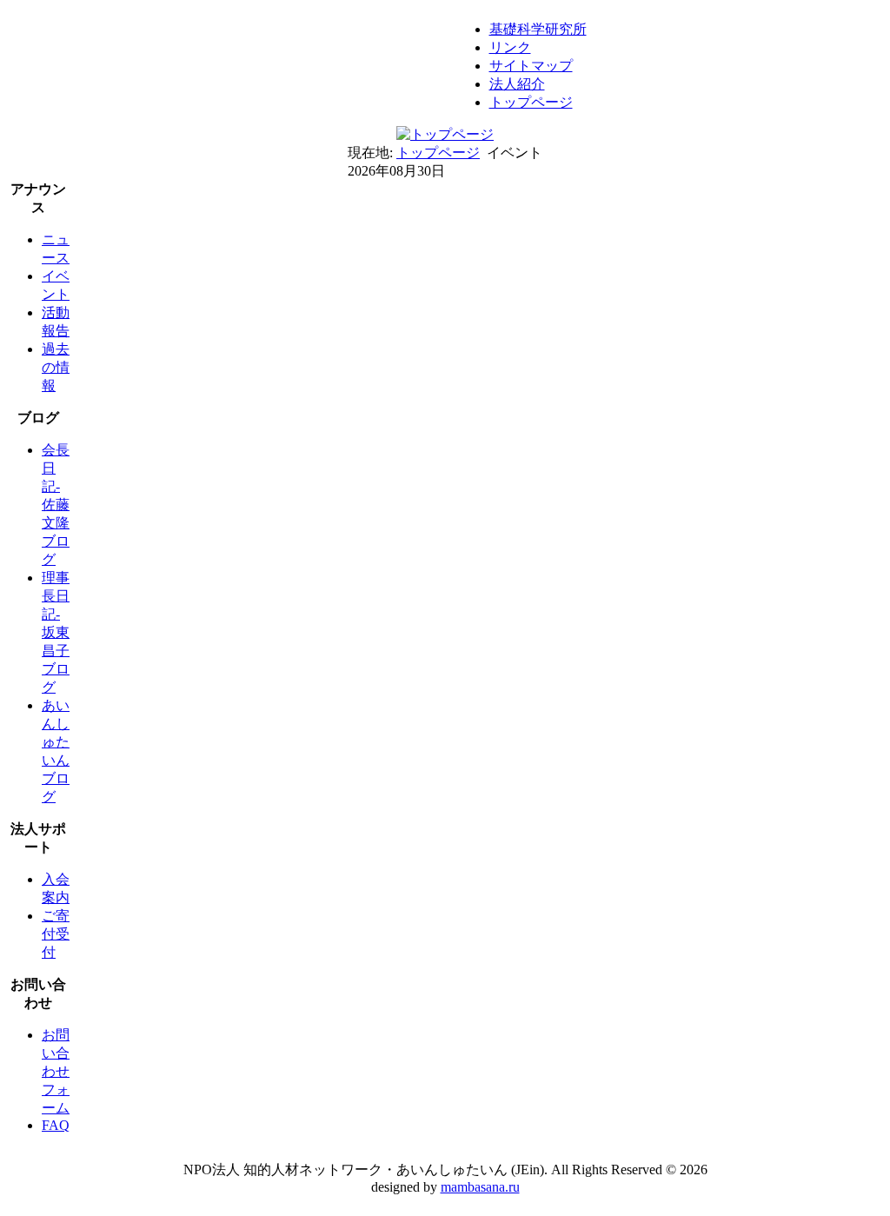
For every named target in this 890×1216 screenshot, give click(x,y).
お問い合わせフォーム (56, 1071)
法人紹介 (517, 83)
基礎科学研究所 (538, 29)
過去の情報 (56, 367)
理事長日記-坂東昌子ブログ (56, 632)
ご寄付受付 (56, 934)
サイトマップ (531, 65)
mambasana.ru (480, 1186)
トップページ (531, 102)
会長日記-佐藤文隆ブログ (56, 504)
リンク (510, 47)
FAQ (56, 1125)
